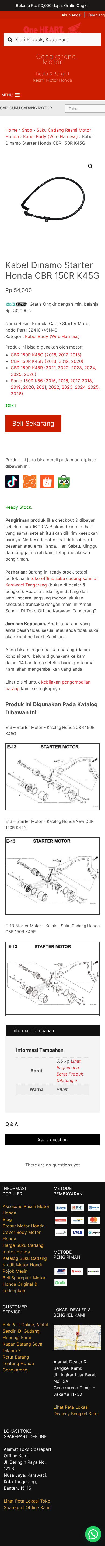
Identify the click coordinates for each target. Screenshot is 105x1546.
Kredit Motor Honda (23, 1264)
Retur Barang (16, 1357)
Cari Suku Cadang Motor (26, 107)
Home (11, 130)
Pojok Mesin (15, 1271)
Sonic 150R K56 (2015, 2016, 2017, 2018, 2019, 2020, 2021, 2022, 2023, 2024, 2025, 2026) (55, 387)
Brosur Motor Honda (23, 1225)
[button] (7, 95)
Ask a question (52, 1139)
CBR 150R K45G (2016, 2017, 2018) (46, 354)
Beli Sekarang (33, 423)
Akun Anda (71, 15)
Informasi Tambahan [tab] (33, 1030)
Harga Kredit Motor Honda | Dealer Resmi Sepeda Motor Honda (52, 27)
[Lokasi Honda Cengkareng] (78, 1349)
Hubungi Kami (17, 1337)
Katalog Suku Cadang (25, 1258)
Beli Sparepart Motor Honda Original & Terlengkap (24, 1284)
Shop (27, 130)
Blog (7, 1219)
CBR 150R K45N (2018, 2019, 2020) (47, 361)
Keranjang (96, 15)
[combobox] (52, 39)
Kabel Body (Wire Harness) (50, 136)
